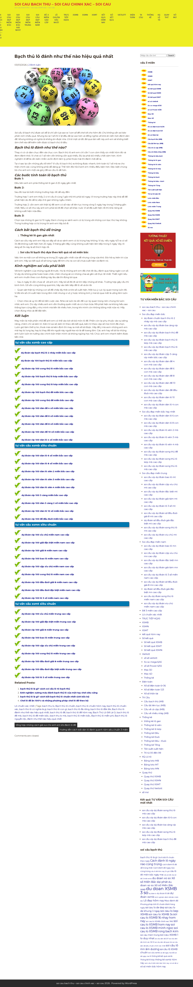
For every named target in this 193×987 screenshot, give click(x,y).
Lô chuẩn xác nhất (56, 19)
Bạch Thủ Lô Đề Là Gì (104, 712)
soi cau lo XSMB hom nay (159, 922)
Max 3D (151, 114)
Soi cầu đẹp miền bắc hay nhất (18, 22)
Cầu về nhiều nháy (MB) (157, 152)
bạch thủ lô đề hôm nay (79, 712)
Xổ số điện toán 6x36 (156, 127)
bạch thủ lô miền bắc (78, 715)
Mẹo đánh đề (171, 900)
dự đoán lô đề (163, 893)
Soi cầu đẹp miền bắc (8, 20)
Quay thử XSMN (154, 215)
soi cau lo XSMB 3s (160, 914)
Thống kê (150, 16)
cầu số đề (167, 875)
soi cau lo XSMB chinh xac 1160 (159, 921)
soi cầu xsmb (154, 953)
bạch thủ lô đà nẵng (78, 709)
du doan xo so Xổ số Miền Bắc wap (156, 885)
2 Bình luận (34, 64)
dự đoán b (152, 893)
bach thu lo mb (58, 715)
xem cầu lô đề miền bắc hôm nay (157, 963)
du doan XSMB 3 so (158, 890)
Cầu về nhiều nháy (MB (156, 713)
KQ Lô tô (159, 17)
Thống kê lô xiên (154, 164)
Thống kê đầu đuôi (155, 156)
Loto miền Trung (154, 206)
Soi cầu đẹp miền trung (28, 20)
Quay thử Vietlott (154, 223)
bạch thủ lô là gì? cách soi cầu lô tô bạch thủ (45, 688)
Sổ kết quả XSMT (154, 97)
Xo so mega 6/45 (154, 106)
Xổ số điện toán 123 (155, 131)
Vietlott (122, 15)
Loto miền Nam (154, 202)
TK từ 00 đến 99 (154, 194)
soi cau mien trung (150, 935)
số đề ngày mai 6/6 (167, 953)
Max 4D (151, 118)
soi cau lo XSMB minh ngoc (157, 926)
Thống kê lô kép (154, 169)
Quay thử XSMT (154, 219)
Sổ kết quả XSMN (154, 93)
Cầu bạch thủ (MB (154, 701)
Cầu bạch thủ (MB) (155, 139)
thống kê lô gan (152, 721)
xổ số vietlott (153, 101)
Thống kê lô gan (154, 160)
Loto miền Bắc (153, 198)
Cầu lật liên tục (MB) (155, 143)
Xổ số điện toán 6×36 (155, 685)
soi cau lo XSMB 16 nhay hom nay (158, 918)
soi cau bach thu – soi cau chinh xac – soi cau (63, 4)
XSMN (85, 15)
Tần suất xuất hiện (155, 190)
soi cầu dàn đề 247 (162, 939)
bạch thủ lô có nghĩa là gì (32, 709)
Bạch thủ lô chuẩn (65, 706)
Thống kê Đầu (153, 173)
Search (171, 55)
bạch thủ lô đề (57, 712)
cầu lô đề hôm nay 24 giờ (160, 871)
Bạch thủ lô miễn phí (102, 715)
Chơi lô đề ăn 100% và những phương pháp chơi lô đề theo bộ (54, 700)
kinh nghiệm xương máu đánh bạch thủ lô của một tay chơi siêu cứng (58, 692)
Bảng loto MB (151, 760)
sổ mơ (174, 16)
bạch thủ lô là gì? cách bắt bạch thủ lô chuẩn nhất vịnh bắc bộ (54, 696)
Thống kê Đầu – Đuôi (156, 181)
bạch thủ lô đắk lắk (100, 709)
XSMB (75, 15)
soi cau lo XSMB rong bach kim (159, 929)
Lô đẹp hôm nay (154, 900)
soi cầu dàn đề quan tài (163, 942)
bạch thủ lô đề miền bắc (36, 715)
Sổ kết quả (111, 17)
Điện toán (132, 16)
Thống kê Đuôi (154, 177)
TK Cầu (141, 16)
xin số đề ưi (174, 963)
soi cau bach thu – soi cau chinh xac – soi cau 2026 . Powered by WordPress (96, 983)
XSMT (94, 15)
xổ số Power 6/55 (154, 110)
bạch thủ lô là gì (148, 857)
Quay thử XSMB (154, 211)
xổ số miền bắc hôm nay (153, 966)
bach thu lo (48, 706)
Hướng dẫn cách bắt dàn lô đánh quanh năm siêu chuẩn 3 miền (94, 729)
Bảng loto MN (151, 768)
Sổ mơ (150, 228)
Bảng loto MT (151, 764)
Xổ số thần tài (153, 135)
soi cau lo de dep (154, 907)
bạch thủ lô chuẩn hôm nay (91, 706)
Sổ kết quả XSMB (154, 89)
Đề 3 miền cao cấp (46, 19)
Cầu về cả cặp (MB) (155, 148)
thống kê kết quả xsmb (162, 956)
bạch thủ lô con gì (57, 709)
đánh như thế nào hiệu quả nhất (44, 719)
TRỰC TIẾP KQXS (66, 17)
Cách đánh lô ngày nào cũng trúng (158, 862)
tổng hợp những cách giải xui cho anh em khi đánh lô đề (46, 725)
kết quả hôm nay (103, 19)
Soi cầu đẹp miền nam (37, 20)
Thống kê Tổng (154, 185)
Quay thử (166, 16)
